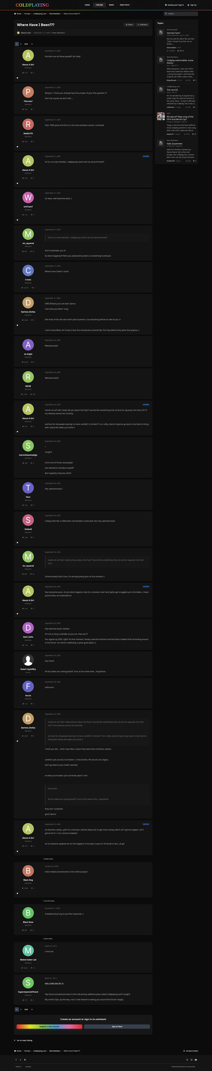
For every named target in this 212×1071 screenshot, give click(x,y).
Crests (28, 279)
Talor (28, 497)
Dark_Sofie (28, 637)
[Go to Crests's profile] (28, 270)
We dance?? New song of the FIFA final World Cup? (180, 118)
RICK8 (28, 386)
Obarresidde (171, 47)
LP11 (168, 113)
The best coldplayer (174, 122)
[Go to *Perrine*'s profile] (28, 92)
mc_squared (28, 243)
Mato (169, 92)
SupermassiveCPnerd (28, 992)
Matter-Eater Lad (28, 959)
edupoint (170, 134)
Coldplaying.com (173, 86)
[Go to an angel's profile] (28, 345)
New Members (59, 33)
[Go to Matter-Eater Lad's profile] (28, 950)
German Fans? (173, 32)
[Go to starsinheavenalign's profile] (28, 446)
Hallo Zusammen (174, 143)
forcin (28, 695)
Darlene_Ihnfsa (28, 312)
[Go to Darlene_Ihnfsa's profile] (28, 303)
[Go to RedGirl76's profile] (28, 124)
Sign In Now (117, 1026)
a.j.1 (168, 65)
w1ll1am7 (28, 206)
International (172, 30)
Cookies (28, 1067)
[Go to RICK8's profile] (28, 377)
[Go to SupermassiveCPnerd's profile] (28, 983)
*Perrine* (28, 101)
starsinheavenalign (28, 455)
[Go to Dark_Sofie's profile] (28, 628)
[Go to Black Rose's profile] (28, 913)
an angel (28, 354)
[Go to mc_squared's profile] (28, 234)
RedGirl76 (28, 133)
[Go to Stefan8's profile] (28, 520)
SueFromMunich (173, 35)
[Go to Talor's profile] (28, 488)
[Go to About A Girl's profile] (18, 32)
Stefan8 (28, 529)
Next (26, 44)
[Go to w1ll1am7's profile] (28, 197)
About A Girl (26, 33)
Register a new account (49, 1026)
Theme (18, 1067)
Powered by (183, 1067)
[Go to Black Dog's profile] (28, 871)
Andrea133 (171, 146)
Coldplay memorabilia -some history (180, 61)
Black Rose (28, 922)
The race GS (172, 89)
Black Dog (28, 880)
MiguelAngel (171, 80)
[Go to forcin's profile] (28, 686)
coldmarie (170, 107)
